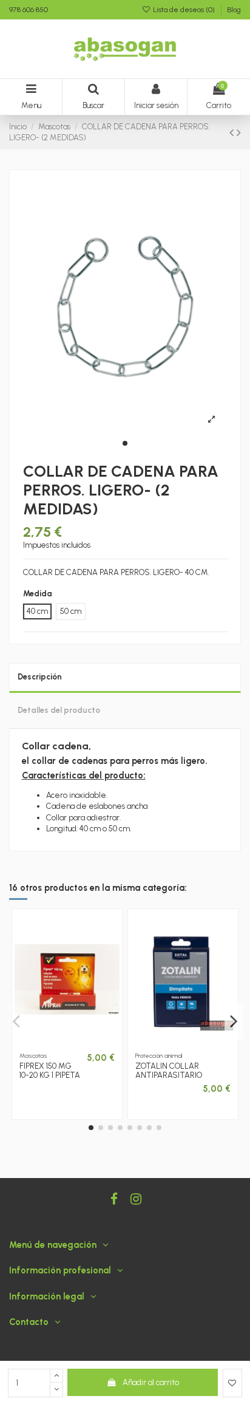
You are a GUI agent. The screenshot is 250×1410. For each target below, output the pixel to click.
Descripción (40, 676)
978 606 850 (28, 9)
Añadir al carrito (151, 1382)
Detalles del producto (59, 710)
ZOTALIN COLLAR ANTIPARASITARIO (168, 1070)
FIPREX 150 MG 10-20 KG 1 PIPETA (49, 1070)
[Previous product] (233, 132)
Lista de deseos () (184, 9)
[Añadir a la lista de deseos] (232, 1383)
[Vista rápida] (75, 1043)
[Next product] (239, 132)
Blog (234, 9)
